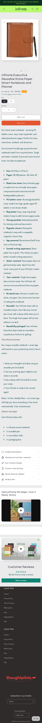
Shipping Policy (9, 617)
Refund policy (8, 608)
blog (5, 612)
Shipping (9, 94)
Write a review (20, 580)
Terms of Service (9, 603)
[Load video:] (21, 510)
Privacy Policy (8, 598)
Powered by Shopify (25, 721)
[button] (4, 9)
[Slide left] (16, 71)
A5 (4, 101)
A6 (12, 101)
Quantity (4, 105)
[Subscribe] (32, 701)
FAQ (5, 621)
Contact (6, 594)
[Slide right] (25, 71)
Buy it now (21, 123)
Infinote (18, 721)
